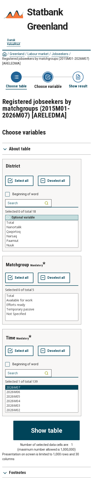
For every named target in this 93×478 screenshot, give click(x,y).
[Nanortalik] (41, 227)
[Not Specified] (41, 314)
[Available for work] (41, 300)
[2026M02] (41, 410)
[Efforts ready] (41, 305)
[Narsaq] (41, 236)
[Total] (41, 222)
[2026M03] (41, 405)
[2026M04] (41, 401)
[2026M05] (41, 396)
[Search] (46, 203)
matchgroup (17, 264)
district (13, 166)
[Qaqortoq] (41, 231)
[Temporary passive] (41, 309)
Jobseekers (60, 54)
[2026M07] (41, 387)
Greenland (17, 54)
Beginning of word (25, 194)
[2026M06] (41, 392)
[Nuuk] (41, 245)
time (10, 338)
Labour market (38, 54)
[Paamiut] (41, 240)
